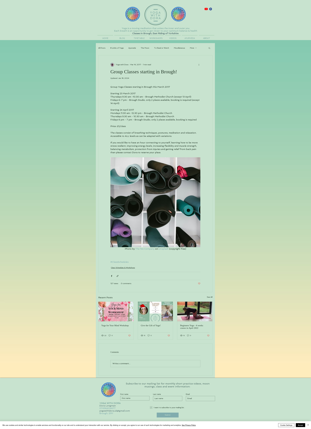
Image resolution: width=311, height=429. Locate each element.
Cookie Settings (286, 425)
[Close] (308, 425)
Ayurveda (132, 48)
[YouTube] (206, 9)
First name (124, 394)
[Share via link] (117, 276)
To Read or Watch (161, 48)
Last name (157, 394)
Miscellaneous (179, 48)
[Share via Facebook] (111, 276)
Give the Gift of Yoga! (151, 325)
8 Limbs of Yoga (117, 48)
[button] (209, 48)
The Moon (145, 48)
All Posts (101, 48)
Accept (300, 425)
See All (209, 297)
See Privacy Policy (189, 425)
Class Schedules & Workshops (123, 268)
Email (188, 394)
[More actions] (198, 64)
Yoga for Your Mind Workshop (115, 325)
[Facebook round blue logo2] (210, 9)
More (192, 48)
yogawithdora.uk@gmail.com (114, 410)
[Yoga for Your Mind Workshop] (116, 311)
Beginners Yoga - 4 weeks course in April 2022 (191, 326)
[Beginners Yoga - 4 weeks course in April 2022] (194, 311)
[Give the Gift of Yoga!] (155, 311)
